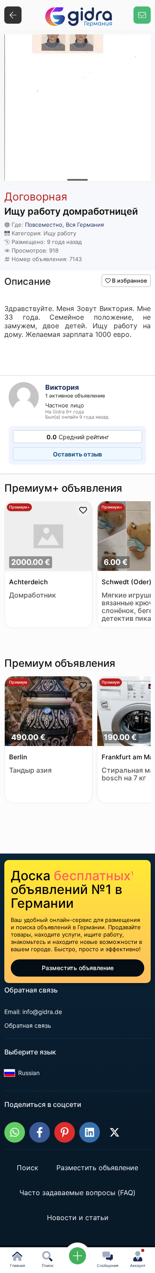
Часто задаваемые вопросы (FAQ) (77, 1193)
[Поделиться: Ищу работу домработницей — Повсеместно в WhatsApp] (14, 1132)
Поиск (27, 1168)
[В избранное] (83, 510)
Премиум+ (19, 507)
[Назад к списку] (13, 15)
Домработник (32, 595)
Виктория (62, 387)
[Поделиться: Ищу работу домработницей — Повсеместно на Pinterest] (64, 1132)
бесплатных (93, 875)
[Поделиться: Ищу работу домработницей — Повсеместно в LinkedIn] (89, 1132)
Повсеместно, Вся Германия (64, 224)
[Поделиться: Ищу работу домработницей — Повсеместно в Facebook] (39, 1132)
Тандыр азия (30, 770)
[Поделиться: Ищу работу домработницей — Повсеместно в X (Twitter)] (114, 1132)
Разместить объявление (78, 967)
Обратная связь (27, 1025)
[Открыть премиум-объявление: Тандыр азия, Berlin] (48, 712)
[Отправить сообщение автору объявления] (142, 15)
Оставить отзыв (77, 454)
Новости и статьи (77, 1218)
